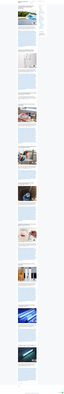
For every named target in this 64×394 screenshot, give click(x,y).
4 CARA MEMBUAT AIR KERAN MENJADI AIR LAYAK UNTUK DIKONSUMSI (27, 147)
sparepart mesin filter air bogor (29, 38)
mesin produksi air (21, 37)
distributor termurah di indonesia (31, 32)
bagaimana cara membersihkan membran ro (25, 206)
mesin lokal (25, 133)
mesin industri (34, 372)
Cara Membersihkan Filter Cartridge (26, 31)
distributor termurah (26, 32)
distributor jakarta (19, 288)
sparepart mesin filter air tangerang (21, 140)
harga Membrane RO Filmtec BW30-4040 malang (24, 33)
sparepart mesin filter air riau (22, 139)
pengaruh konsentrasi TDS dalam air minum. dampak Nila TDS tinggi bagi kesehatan (28, 252)
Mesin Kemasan (22, 133)
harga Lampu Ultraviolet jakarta (21, 330)
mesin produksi (29, 133)
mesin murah (27, 133)
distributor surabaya (23, 32)
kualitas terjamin (34, 331)
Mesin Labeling (40, 16)
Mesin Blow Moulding (41, 12)
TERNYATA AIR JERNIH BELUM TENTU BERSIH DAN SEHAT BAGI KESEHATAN (26, 50)
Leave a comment (20, 46)
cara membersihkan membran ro (28, 128)
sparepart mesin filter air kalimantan (33, 39)
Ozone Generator (40, 27)
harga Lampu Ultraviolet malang (26, 330)
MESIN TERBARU (40, 21)
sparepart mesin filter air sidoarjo (21, 43)
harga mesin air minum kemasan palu (23, 174)
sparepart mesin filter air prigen (32, 42)
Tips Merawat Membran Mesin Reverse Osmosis (30, 45)
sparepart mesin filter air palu (26, 256)
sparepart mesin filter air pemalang (21, 42)
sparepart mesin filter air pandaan (21, 84)
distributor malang (19, 32)
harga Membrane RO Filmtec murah (29, 130)
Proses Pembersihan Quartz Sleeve (27, 373)
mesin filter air (29, 372)
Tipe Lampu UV (29, 341)
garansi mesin (35, 32)
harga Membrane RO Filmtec (28, 129)
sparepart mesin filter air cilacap (21, 135)
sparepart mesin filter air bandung (24, 134)
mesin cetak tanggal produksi (22, 177)
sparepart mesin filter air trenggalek (33, 140)
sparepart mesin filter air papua (26, 84)
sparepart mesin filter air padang (20, 256)
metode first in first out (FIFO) (27, 177)
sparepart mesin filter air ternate (26, 140)
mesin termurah (28, 37)
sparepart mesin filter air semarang (28, 139)
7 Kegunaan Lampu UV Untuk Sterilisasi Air (27, 345)
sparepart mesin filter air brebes (33, 81)
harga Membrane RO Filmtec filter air (32, 33)
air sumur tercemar (20, 206)
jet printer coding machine (41, 11)
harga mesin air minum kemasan (28, 172)
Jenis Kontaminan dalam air (23, 331)
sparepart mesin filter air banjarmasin (30, 134)
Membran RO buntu (21, 78)
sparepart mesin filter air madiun (20, 136)
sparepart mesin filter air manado (28, 83)
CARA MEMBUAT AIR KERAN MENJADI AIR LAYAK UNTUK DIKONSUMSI (26, 171)
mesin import (32, 372)
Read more (30, 168)
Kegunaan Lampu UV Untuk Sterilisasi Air (29, 331)
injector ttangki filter (19, 249)
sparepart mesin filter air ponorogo (27, 42)
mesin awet (27, 36)
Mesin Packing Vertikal (41, 19)
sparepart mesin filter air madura (26, 136)
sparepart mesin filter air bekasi (24, 38)
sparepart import (34, 37)
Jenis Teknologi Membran (21, 77)
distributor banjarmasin (33, 128)
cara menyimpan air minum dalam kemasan (21, 172)
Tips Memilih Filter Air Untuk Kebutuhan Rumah (29, 141)
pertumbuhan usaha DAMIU (26, 178)
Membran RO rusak (29, 78)
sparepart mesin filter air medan (32, 215)
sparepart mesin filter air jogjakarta (21, 39)
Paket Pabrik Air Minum (41, 28)
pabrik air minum (32, 177)
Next (21, 383)
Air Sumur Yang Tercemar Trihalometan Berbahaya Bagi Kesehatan (26, 183)
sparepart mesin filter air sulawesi (31, 43)
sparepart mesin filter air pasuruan (32, 84)
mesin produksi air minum (25, 37)
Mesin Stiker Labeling (41, 17)
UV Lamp (40, 10)
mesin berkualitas (32, 36)
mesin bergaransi (29, 36)
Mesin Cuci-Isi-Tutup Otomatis (42, 13)
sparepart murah (26, 44)
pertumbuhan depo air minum (21, 178)
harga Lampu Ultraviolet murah (32, 330)
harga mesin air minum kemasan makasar (31, 173)
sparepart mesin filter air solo (26, 43)
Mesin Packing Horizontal (41, 18)
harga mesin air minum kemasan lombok (24, 173)
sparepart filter (31, 37)
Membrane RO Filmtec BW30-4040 (29, 132)
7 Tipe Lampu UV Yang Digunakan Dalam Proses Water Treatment (26, 306)
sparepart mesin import (23, 44)
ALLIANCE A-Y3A (41, 23)
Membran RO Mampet (25, 78)
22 (20, 383)
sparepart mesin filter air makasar (32, 136)
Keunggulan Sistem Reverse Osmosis (26, 77)
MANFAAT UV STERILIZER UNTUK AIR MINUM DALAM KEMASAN (26, 332)
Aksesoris (40, 7)
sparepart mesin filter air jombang (27, 39)
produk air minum (30, 178)
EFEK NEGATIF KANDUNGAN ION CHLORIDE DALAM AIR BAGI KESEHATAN (27, 93)
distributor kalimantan (23, 288)
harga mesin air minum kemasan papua (29, 174)
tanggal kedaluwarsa (34, 178)
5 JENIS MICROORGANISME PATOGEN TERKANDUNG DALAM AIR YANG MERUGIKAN (26, 7)
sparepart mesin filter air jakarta (27, 135)
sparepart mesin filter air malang (23, 83)
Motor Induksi (40, 22)
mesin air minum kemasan (24, 36)
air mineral (19, 287)
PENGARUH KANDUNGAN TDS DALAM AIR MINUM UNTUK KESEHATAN (27, 225)
